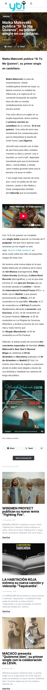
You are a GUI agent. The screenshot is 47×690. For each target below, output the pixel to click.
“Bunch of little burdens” (19, 250)
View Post (6, 537)
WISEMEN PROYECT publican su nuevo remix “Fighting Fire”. (20, 511)
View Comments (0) (23, 458)
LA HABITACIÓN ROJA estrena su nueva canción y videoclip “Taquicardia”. (23, 583)
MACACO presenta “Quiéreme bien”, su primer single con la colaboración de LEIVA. (22, 658)
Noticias (6, 16)
